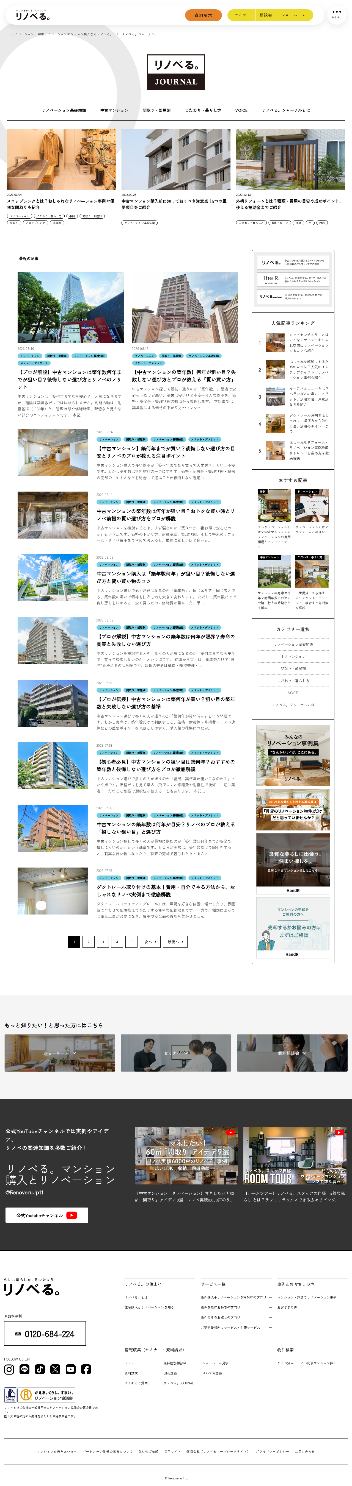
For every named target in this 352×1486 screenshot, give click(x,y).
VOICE (241, 110)
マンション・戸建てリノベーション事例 (307, 1297)
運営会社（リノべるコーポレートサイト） (218, 1451)
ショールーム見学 (215, 1362)
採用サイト (172, 1451)
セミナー (242, 15)
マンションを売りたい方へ (57, 1451)
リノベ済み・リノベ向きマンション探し (307, 1362)
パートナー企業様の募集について (108, 1451)
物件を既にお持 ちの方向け (220, 1307)
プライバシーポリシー (272, 1451)
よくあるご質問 (136, 1383)
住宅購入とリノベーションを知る (149, 1307)
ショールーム (293, 15)
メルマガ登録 (212, 1373)
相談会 (266, 15)
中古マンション (114, 110)
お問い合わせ (305, 1451)
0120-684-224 (50, 1333)
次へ (148, 941)
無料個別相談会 (174, 1362)
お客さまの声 (287, 1307)
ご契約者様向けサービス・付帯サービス (230, 1327)
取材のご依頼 (149, 1451)
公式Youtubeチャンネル (39, 1215)
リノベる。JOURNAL (178, 1383)
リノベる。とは (136, 1297)
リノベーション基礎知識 (64, 110)
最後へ (173, 941)
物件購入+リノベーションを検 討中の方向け (233, 1297)
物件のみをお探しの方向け (220, 1317)
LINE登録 (170, 1373)
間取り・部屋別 (157, 110)
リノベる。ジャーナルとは (286, 110)
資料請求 (203, 15)
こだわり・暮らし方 (203, 110)
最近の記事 (28, 258)
